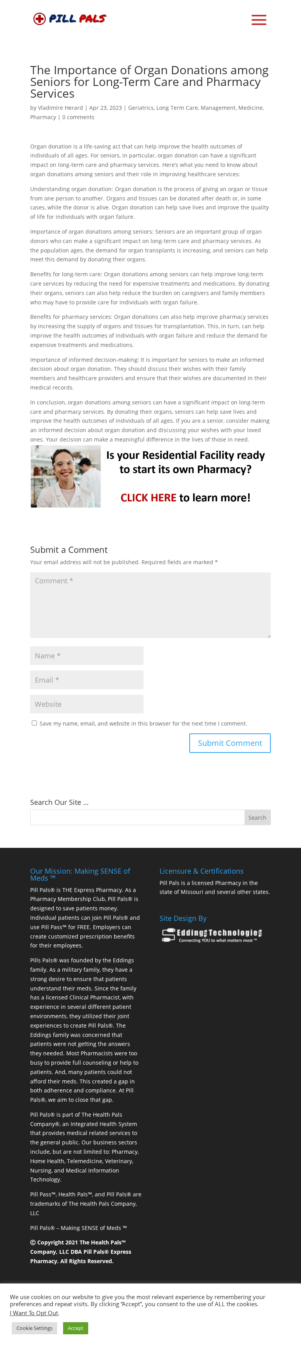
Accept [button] (75, 1328)
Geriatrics (141, 107)
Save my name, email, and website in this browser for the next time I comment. (143, 723)
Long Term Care (177, 107)
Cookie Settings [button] (34, 1328)
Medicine (250, 107)
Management (218, 107)
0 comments (78, 117)
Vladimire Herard (60, 107)
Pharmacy (43, 117)
